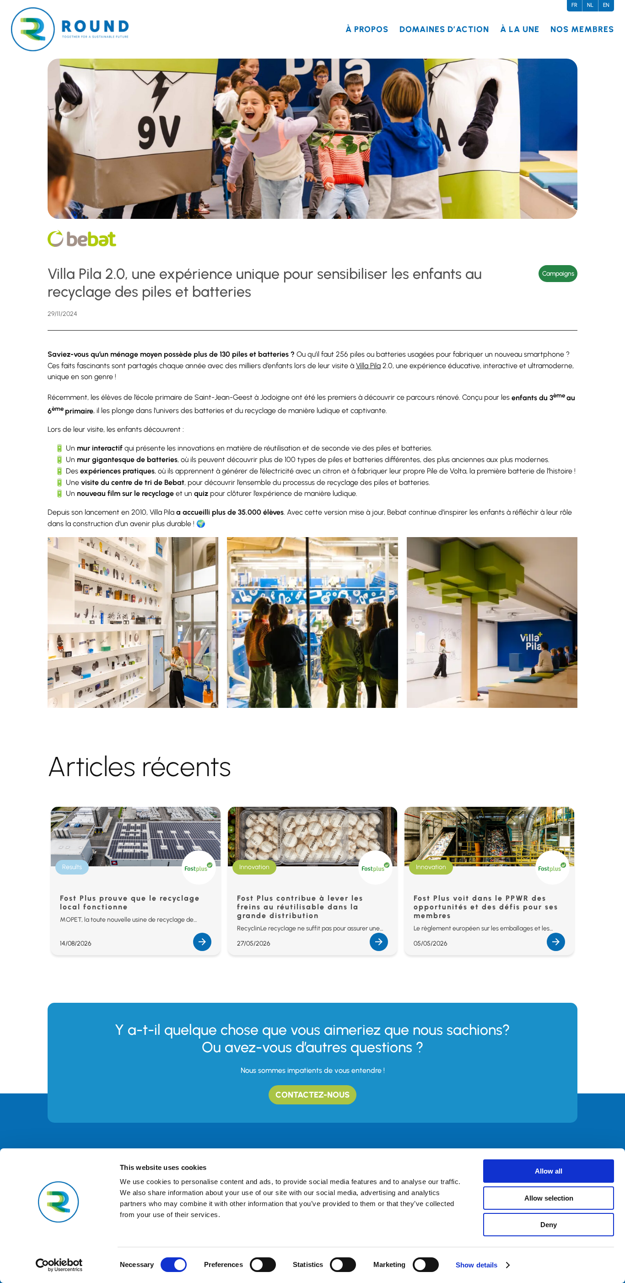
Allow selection (548, 1198)
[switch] (263, 1264)
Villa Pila (368, 365)
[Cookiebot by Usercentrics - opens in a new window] (59, 1265)
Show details (476, 1265)
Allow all (548, 1171)
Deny (548, 1225)
